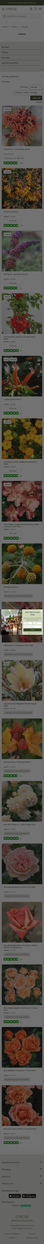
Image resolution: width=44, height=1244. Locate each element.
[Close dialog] (41, 611)
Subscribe (32, 629)
